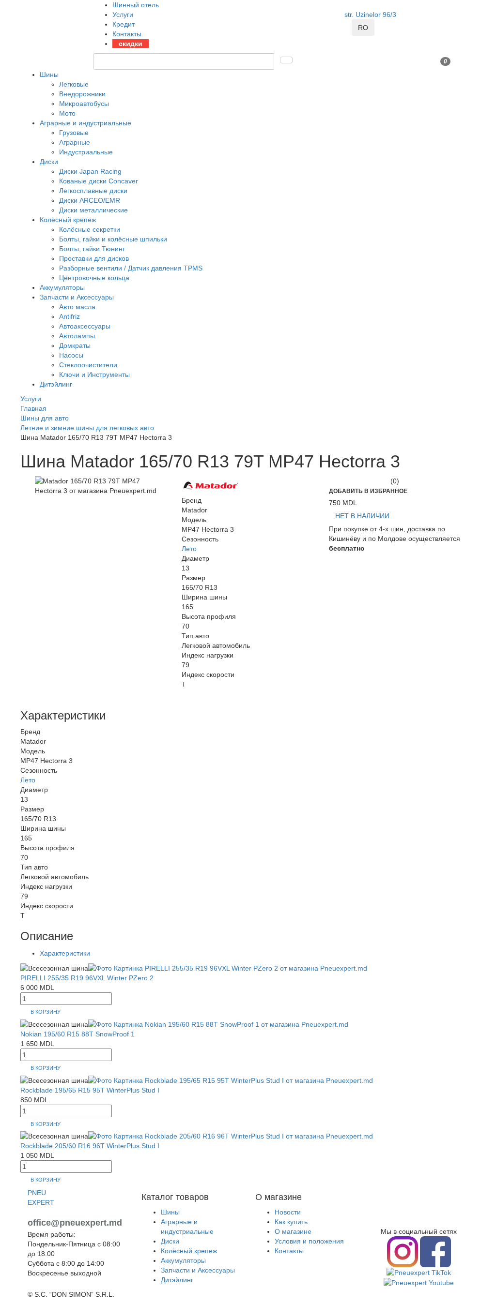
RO (363, 27)
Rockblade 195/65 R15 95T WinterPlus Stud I (89, 1090)
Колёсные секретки (89, 229)
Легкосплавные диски (93, 191)
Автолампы (77, 336)
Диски (49, 161)
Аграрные (74, 142)
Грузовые (74, 132)
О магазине (293, 1231)
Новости (288, 1212)
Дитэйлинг (56, 384)
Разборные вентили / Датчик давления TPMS (130, 268)
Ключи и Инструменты (94, 374)
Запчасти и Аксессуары (77, 297)
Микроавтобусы (84, 103)
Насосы (71, 355)
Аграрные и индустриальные (85, 123)
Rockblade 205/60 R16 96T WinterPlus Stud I (89, 1146)
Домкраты (75, 345)
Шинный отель (135, 5)
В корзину (46, 1012)
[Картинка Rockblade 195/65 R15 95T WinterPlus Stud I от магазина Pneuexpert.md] (230, 1079)
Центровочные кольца (94, 278)
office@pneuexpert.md (75, 1223)
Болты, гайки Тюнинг (92, 249)
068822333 (380, 24)
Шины (49, 74)
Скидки (130, 43)
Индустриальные (86, 152)
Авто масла (77, 307)
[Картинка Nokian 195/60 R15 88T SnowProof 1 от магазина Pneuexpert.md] (218, 1023)
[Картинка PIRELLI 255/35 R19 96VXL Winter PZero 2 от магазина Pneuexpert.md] (227, 968)
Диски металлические (93, 210)
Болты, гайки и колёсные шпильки (113, 239)
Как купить (291, 1222)
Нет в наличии (362, 516)
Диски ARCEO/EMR (89, 200)
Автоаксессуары (84, 326)
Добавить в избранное (368, 491)
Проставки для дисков (94, 258)
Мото (67, 113)
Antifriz (69, 316)
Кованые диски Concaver (98, 181)
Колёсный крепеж (68, 220)
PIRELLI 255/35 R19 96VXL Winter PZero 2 (87, 978)
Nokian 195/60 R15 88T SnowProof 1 (77, 1034)
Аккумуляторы (62, 287)
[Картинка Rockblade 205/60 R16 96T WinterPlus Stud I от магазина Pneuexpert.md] (230, 1135)
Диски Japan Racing (90, 171)
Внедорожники (82, 94)
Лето (189, 549)
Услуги (122, 14)
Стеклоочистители (88, 365)
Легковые (74, 84)
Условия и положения (309, 1241)
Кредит (123, 24)
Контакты (126, 34)
